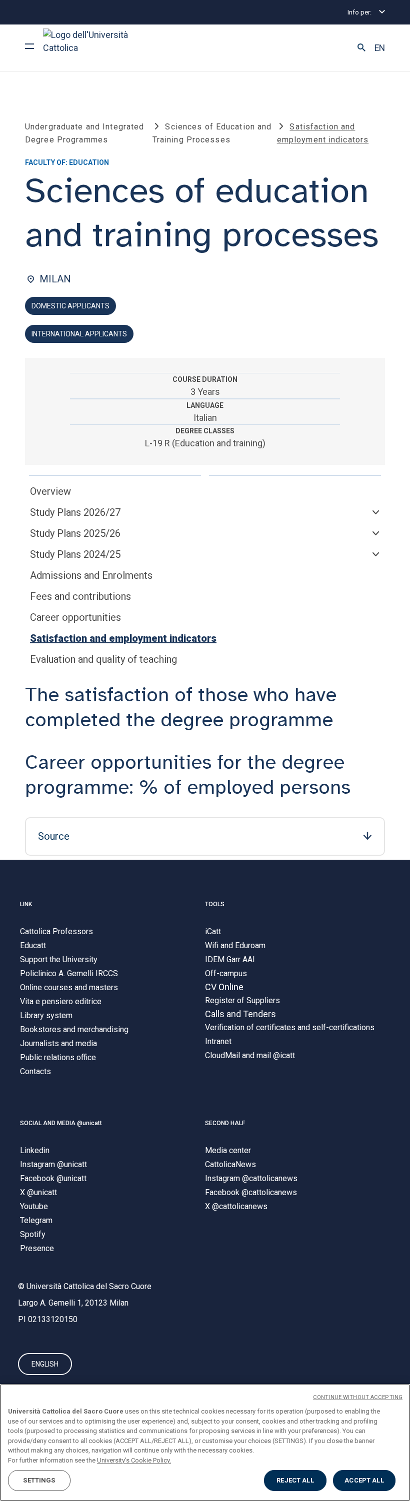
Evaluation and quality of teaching (103, 659)
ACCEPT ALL (364, 1480)
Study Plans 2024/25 (75, 554)
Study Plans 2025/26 (75, 533)
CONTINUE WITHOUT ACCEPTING (357, 1397)
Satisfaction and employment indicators (123, 638)
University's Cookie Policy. (134, 1460)
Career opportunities (75, 617)
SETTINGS (39, 1480)
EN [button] (379, 48)
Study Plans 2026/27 (75, 512)
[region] (205, 1442)
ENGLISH (45, 1364)
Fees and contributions (80, 596)
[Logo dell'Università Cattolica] (90, 47)
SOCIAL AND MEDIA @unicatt (61, 1123)
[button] (361, 47)
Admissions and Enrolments (91, 575)
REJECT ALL (295, 1480)
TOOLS (214, 904)
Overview (50, 491)
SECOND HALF (225, 1123)
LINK (26, 904)
